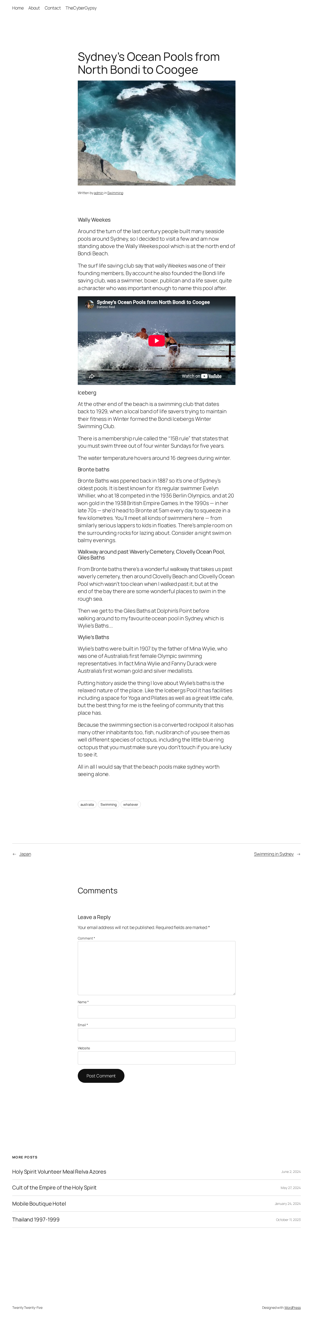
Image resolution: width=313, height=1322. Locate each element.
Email (83, 1024)
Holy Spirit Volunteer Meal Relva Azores (59, 1172)
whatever (130, 804)
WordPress (292, 1307)
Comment (86, 938)
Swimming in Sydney (274, 854)
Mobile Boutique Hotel (39, 1204)
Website (84, 1048)
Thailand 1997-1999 (36, 1219)
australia (87, 804)
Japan (25, 854)
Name (83, 1002)
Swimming (115, 192)
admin (98, 192)
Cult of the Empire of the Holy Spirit (54, 1187)
